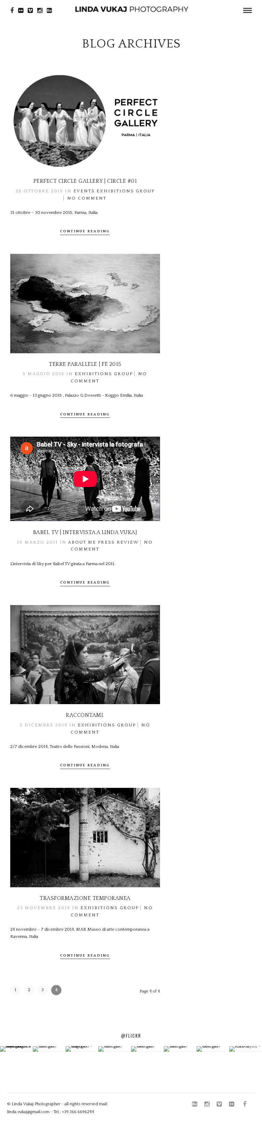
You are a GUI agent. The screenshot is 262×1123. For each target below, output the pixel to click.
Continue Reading (85, 231)
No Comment (86, 198)
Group (145, 191)
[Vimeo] (30, 11)
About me (82, 542)
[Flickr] (20, 11)
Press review (118, 542)
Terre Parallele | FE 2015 (85, 364)
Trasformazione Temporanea (85, 898)
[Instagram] (39, 11)
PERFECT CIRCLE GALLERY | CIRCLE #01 (85, 181)
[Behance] (49, 11)
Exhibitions (115, 191)
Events (84, 191)
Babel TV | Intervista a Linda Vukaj (85, 532)
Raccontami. (85, 715)
